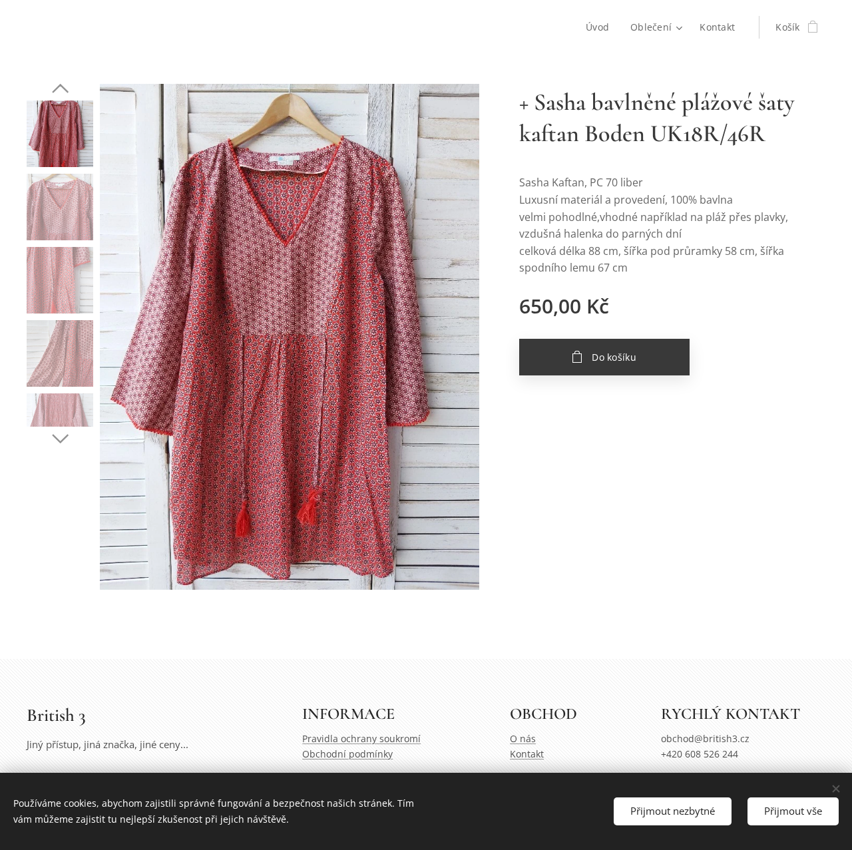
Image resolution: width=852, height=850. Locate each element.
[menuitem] (601, 27)
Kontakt (527, 753)
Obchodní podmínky (347, 753)
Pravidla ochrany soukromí (361, 738)
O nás (523, 738)
